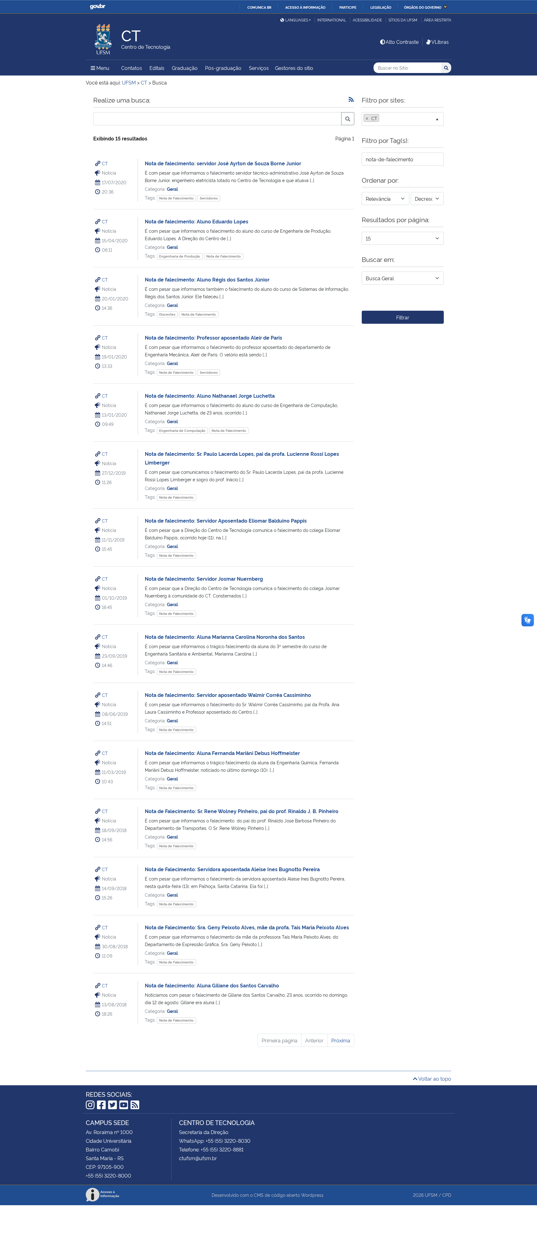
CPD (446, 1195)
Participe (347, 7)
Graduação (185, 67)
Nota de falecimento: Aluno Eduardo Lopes (196, 221)
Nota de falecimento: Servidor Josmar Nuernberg (204, 578)
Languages (296, 19)
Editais (156, 67)
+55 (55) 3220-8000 (108, 1175)
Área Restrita (437, 19)
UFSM (431, 1195)
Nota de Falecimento (176, 198)
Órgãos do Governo (422, 7)
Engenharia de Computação (182, 430)
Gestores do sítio (294, 67)
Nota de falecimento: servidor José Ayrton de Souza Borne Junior (223, 163)
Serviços (259, 67)
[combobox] (403, 119)
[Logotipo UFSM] (103, 37)
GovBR (97, 7)
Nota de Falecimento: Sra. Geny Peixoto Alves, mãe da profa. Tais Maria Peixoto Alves (247, 927)
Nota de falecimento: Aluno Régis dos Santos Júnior (207, 279)
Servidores (209, 198)
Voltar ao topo (434, 1078)
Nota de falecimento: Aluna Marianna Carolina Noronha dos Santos (225, 636)
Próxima (340, 1040)
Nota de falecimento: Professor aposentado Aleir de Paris (213, 337)
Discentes (167, 314)
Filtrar (402, 317)
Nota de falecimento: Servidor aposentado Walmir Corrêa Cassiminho (228, 694)
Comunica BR (259, 7)
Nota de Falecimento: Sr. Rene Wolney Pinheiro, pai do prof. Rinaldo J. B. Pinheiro (241, 811)
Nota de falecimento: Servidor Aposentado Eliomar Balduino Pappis (226, 520)
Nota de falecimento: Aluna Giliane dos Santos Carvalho (212, 985)
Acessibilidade (367, 19)
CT (105, 163)
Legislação (380, 7)
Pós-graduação (223, 67)
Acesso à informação (305, 7)
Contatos (131, 67)
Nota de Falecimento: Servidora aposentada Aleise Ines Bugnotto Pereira (232, 869)
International (331, 19)
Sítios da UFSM (402, 19)
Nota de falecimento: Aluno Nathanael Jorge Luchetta (210, 395)
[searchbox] (382, 118)
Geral (172, 189)
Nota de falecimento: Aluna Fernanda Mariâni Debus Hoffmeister (222, 752)
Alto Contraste (402, 41)
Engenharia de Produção (179, 256)
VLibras (440, 41)
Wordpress (312, 1195)
